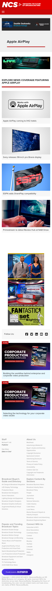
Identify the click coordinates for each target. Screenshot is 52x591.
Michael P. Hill (6, 442)
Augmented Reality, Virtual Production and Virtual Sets (11, 547)
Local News (30, 509)
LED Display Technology (10, 487)
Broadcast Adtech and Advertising (38, 517)
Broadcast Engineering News (36, 520)
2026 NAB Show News (10, 565)
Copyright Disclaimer (34, 453)
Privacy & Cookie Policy (34, 464)
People (29, 493)
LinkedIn (29, 546)
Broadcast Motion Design (10, 535)
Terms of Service (32, 461)
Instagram (30, 555)
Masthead (30, 442)
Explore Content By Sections (36, 480)
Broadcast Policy (32, 490)
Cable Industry (31, 504)
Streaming (30, 498)
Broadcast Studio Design (10, 529)
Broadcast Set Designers (10, 493)
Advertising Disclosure (34, 459)
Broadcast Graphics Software (11, 504)
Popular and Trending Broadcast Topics (12, 525)
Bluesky (29, 541)
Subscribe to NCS (32, 527)
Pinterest (30, 549)
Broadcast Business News (35, 484)
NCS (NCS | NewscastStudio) (30, 577)
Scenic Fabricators (8, 495)
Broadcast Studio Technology (11, 532)
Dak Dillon (5, 449)
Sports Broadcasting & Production (13, 551)
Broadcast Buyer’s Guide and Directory (11, 480)
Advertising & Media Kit (34, 445)
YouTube (29, 544)
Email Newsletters (33, 530)
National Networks (33, 501)
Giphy (28, 552)
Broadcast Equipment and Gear (12, 556)
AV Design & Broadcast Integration (13, 484)
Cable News (31, 506)
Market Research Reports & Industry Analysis (36, 513)
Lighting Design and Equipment (12, 498)
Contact (29, 535)
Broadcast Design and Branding (12, 538)
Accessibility (31, 467)
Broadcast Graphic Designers (11, 501)
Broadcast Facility (8, 559)
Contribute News (32, 533)
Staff (4, 439)
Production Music (7, 490)
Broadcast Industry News (35, 487)
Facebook (30, 538)
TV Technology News (9, 562)
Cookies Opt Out (32, 470)
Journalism (30, 495)
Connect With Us (35, 524)
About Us (31, 439)
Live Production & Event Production (13, 554)
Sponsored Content (33, 456)
